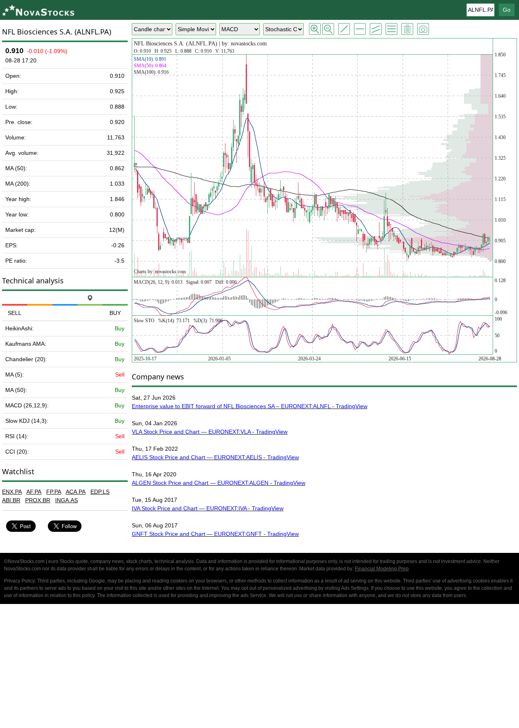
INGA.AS (66, 500)
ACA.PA (76, 491)
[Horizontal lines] (360, 29)
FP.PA (53, 491)
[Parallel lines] (376, 29)
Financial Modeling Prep (382, 569)
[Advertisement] (259, 667)
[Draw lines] (344, 29)
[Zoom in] (315, 29)
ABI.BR (11, 500)
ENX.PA (12, 491)
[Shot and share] (423, 29)
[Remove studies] (407, 29)
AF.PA (33, 491)
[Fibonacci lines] (391, 29)
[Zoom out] (328, 29)
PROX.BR (37, 500)
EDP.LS (99, 491)
